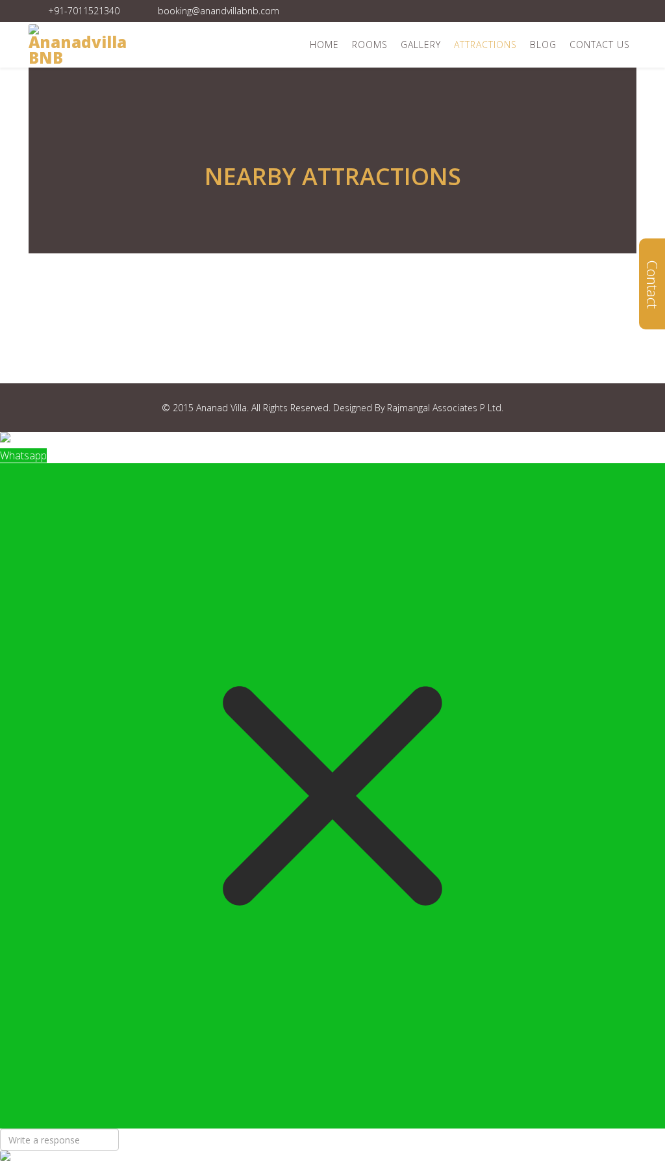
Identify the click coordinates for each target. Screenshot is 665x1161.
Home (324, 44)
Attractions (485, 44)
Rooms (370, 44)
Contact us (600, 44)
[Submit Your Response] (332, 1156)
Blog (543, 44)
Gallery (421, 44)
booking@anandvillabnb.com (218, 11)
